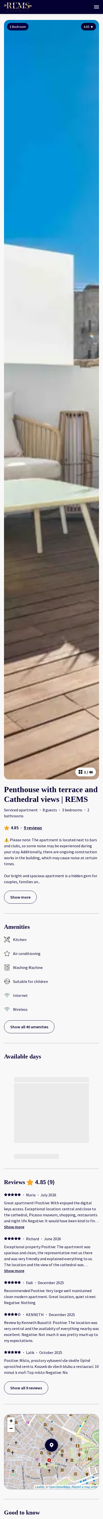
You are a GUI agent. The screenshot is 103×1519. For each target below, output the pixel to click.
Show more (14, 1226)
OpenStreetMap (59, 1487)
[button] (58, 1458)
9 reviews (33, 828)
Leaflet (39, 1487)
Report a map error (85, 1487)
